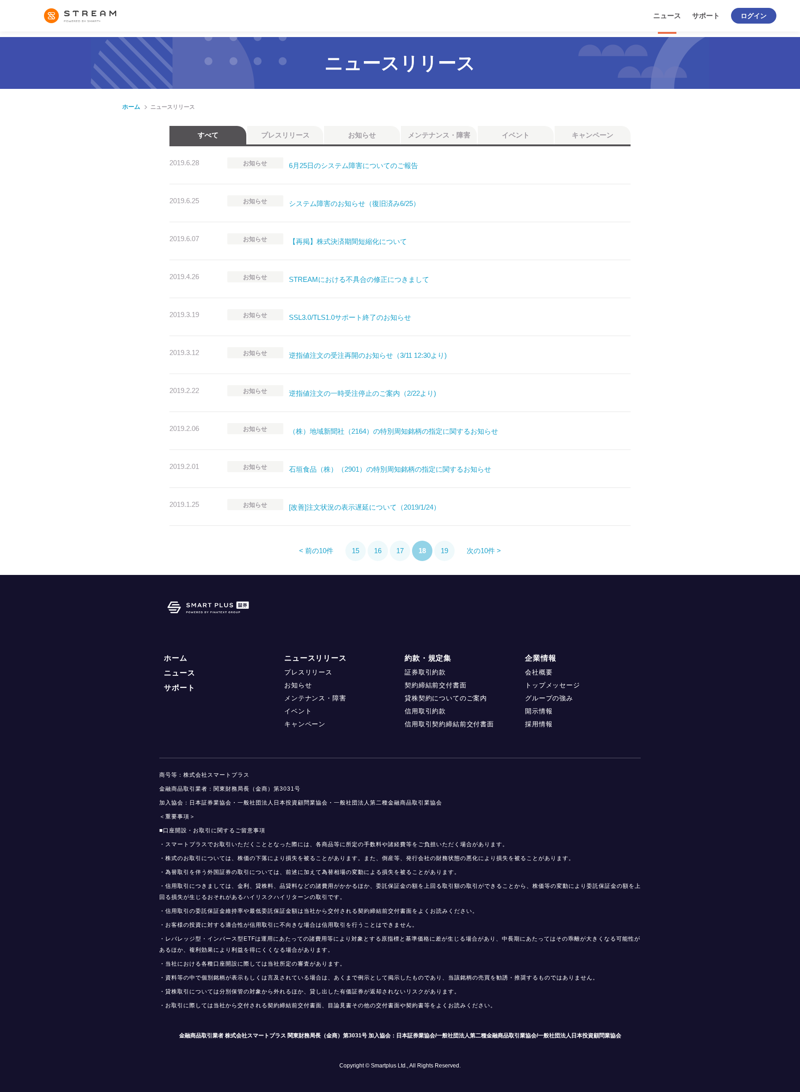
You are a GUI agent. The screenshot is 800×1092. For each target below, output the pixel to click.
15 (355, 551)
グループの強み (549, 698)
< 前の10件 (316, 551)
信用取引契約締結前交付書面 (449, 724)
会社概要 (538, 672)
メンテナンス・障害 (439, 135)
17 (400, 551)
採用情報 (538, 724)
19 (444, 551)
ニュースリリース (315, 658)
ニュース (667, 15)
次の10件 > (484, 551)
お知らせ (362, 135)
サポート (706, 15)
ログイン (754, 15)
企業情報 (540, 658)
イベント (516, 135)
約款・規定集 (428, 658)
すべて (208, 135)
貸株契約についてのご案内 (446, 698)
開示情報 (538, 711)
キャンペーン (592, 135)
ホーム (131, 106)
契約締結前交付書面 (436, 685)
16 (377, 551)
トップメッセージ (552, 685)
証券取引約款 (425, 672)
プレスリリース (285, 135)
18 (422, 551)
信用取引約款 (425, 711)
